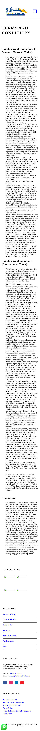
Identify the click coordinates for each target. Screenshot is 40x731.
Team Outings (8, 708)
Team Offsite (7, 714)
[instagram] (25, 1)
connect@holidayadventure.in (19, 676)
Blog (4, 646)
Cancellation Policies (9, 636)
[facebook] (14, 1)
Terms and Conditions (10, 619)
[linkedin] (18, 1)
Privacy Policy (8, 625)
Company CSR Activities (12, 705)
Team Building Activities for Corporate (17, 711)
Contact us (6, 630)
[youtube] (21, 1)
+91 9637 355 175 (15, 673)
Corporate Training (9, 614)
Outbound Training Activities (13, 702)
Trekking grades (8, 641)
